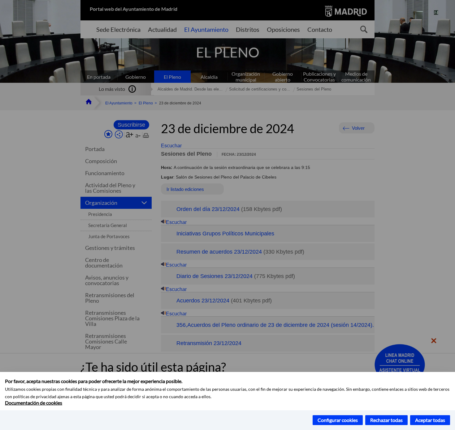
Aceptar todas (430, 420)
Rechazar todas (386, 420)
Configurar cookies (338, 420)
